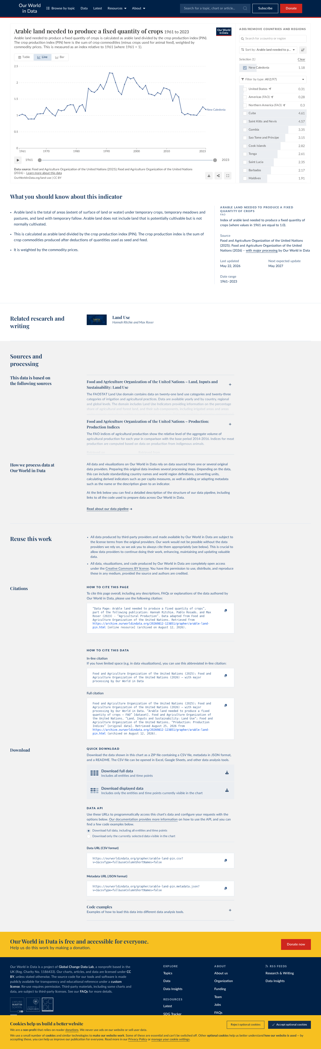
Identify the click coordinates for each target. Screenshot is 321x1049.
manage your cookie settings (170, 1039)
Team (218, 997)
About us (221, 973)
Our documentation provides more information (143, 819)
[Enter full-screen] (227, 175)
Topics (167, 973)
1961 (29, 160)
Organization (223, 981)
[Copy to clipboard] (220, 610)
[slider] (39, 160)
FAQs (84, 991)
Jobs (217, 1004)
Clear (301, 59)
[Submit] (244, 8)
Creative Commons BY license (127, 568)
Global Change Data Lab (76, 967)
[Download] (209, 175)
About (136, 8)
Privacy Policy (137, 1039)
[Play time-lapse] (18, 160)
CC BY (57, 177)
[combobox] (215, 8)
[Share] (218, 175)
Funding (220, 989)
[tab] (24, 57)
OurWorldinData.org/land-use (32, 177)
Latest (97, 8)
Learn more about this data (44, 173)
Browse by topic (63, 8)
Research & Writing (280, 973)
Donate (291, 8)
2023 (225, 160)
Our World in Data (30, 8)
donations (71, 1030)
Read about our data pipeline (108, 509)
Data (84, 8)
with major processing (262, 250)
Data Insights (172, 989)
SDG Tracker (172, 1014)
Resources (115, 8)
